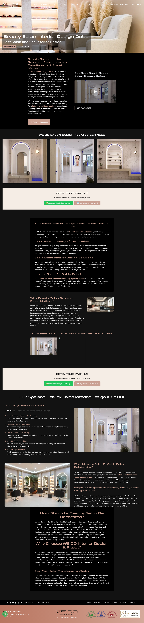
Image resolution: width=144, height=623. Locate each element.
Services (44, 4)
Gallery (56, 4)
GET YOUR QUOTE (84, 108)
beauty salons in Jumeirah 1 (40, 109)
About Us (74, 4)
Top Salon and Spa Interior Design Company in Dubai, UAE (62, 279)
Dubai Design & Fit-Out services (81, 232)
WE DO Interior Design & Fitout (41, 72)
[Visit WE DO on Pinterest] (135, 4)
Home (36, 4)
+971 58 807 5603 (28, 603)
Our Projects (24, 46)
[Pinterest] (13, 603)
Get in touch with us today (74, 583)
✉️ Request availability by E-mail (87, 203)
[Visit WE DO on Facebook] (138, 4)
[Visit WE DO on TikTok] (140, 4)
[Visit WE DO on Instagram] (130, 4)
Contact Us (85, 4)
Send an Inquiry (10, 46)
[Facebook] (15, 603)
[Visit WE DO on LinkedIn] (133, 4)
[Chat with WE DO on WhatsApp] (5, 614)
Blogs (65, 4)
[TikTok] (18, 603)
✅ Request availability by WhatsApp (58, 203)
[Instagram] (7, 603)
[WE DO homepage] (14, 4)
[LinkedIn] (10, 603)
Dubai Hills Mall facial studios (43, 106)
